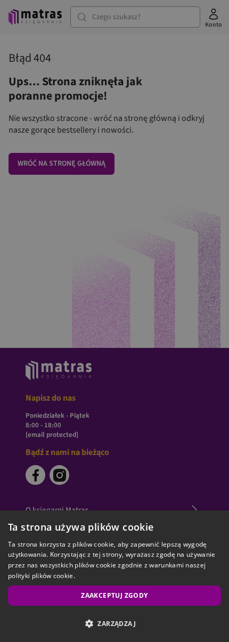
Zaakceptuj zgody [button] (114, 595)
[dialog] (114, 576)
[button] (114, 623)
